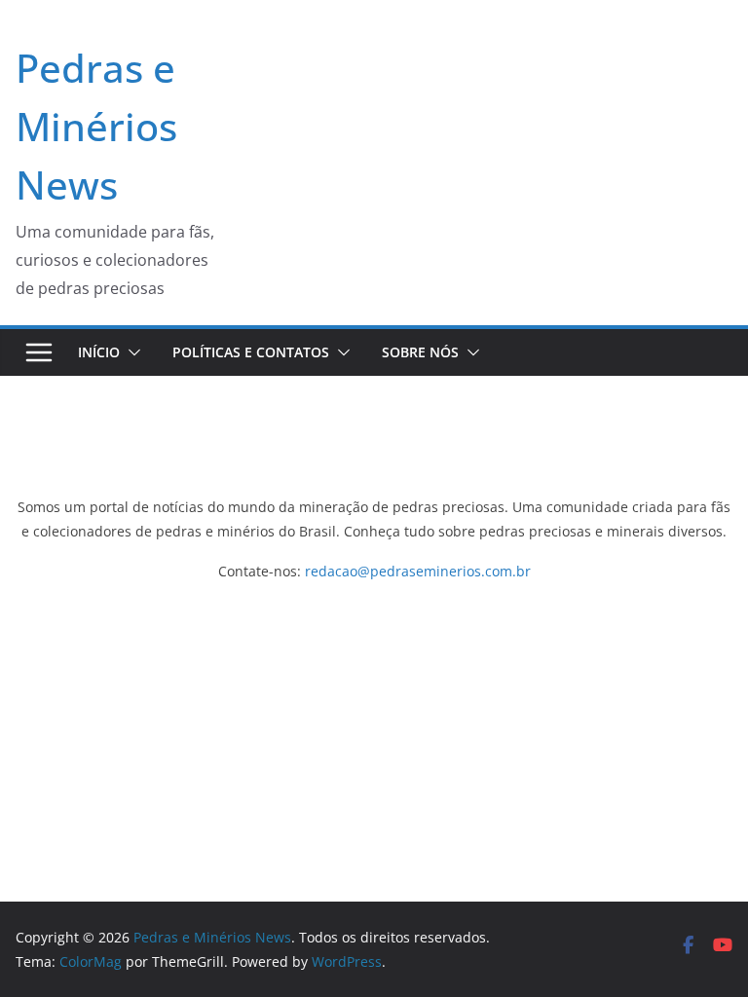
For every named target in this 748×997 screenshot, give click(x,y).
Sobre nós (420, 352)
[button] (130, 352)
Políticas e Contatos (250, 352)
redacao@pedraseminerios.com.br (418, 571)
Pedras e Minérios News (96, 126)
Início (99, 352)
